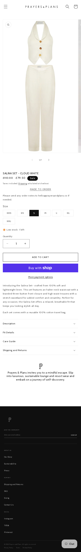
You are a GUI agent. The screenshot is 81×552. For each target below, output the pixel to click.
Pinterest (8, 532)
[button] (6, 6)
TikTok (6, 525)
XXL (11, 222)
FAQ (6, 491)
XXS (11, 213)
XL (70, 213)
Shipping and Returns (13, 484)
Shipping (22, 183)
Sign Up (74, 435)
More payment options (40, 277)
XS (24, 213)
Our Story (8, 457)
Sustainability (10, 464)
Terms (18, 548)
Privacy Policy (8, 548)
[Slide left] (32, 160)
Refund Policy (27, 548)
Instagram (8, 519)
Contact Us (9, 505)
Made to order (40, 189)
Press (6, 470)
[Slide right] (49, 160)
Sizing (7, 498)
